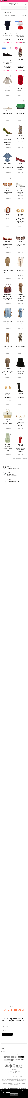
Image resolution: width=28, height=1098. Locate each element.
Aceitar (14, 1094)
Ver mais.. (8, 1092)
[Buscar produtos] (25, 8)
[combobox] (14, 8)
